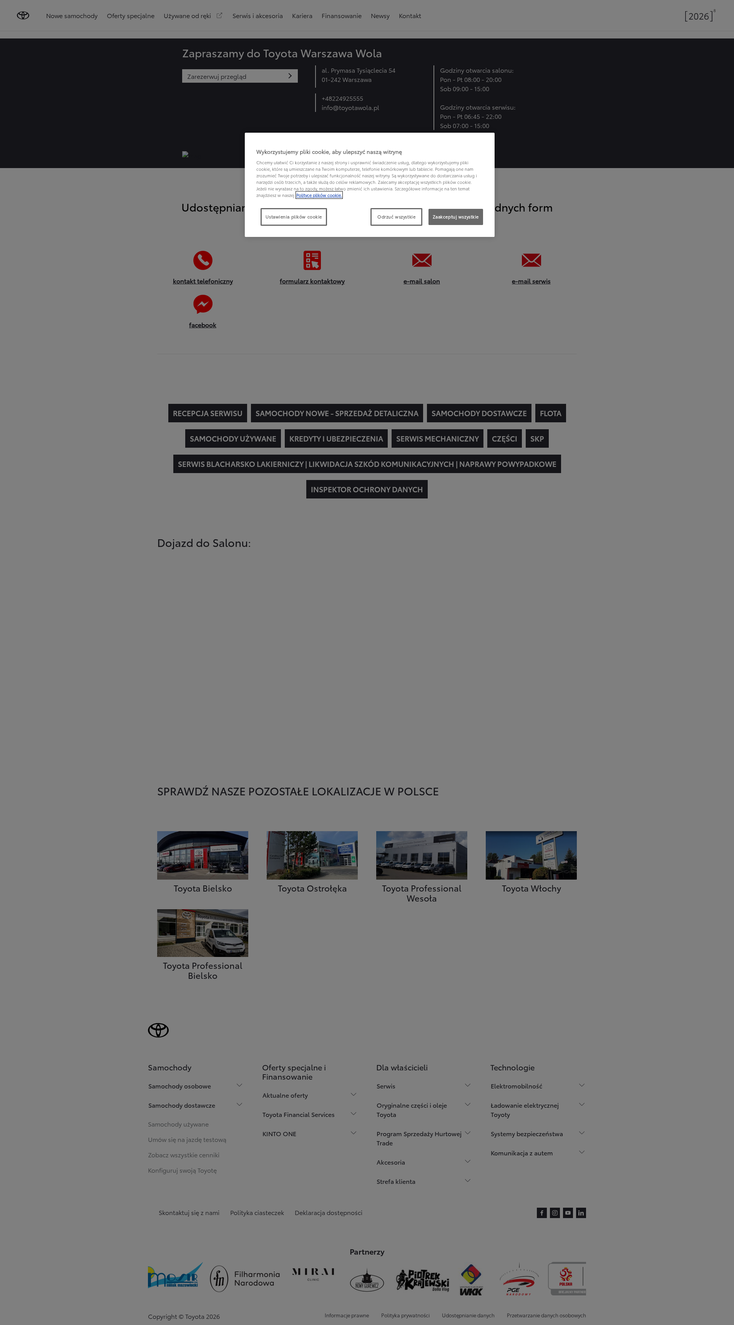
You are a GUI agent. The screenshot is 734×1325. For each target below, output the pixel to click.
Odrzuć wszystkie (396, 216)
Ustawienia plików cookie (294, 216)
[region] (370, 185)
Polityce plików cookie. (319, 195)
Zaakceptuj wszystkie (456, 216)
